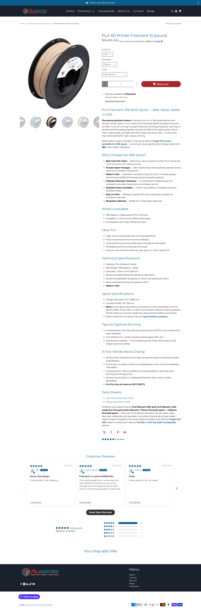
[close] (198, 3)
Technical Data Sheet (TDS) (119, 398)
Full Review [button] (36, 502)
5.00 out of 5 (76, 528)
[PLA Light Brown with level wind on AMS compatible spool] (59, 73)
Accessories (106, 11)
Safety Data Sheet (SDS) (118, 402)
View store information (115, 101)
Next (178, 23)
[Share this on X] (104, 432)
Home (70, 11)
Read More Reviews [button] (100, 512)
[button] (108, 439)
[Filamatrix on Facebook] (21, 584)
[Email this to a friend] (124, 432)
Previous (170, 23)
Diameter (107, 59)
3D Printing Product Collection (39, 23)
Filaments (84, 11)
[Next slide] (177, 488)
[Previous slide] (24, 488)
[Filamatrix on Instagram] (24, 584)
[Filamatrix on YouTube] (33, 584)
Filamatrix (29, 605)
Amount (106, 49)
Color (104, 69)
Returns (133, 580)
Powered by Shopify (44, 605)
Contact (138, 11)
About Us (124, 11)
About (132, 575)
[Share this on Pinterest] (118, 432)
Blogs (151, 11)
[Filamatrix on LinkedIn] (27, 584)
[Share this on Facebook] (111, 432)
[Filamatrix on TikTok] (30, 584)
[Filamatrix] (35, 11)
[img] (36, 466)
